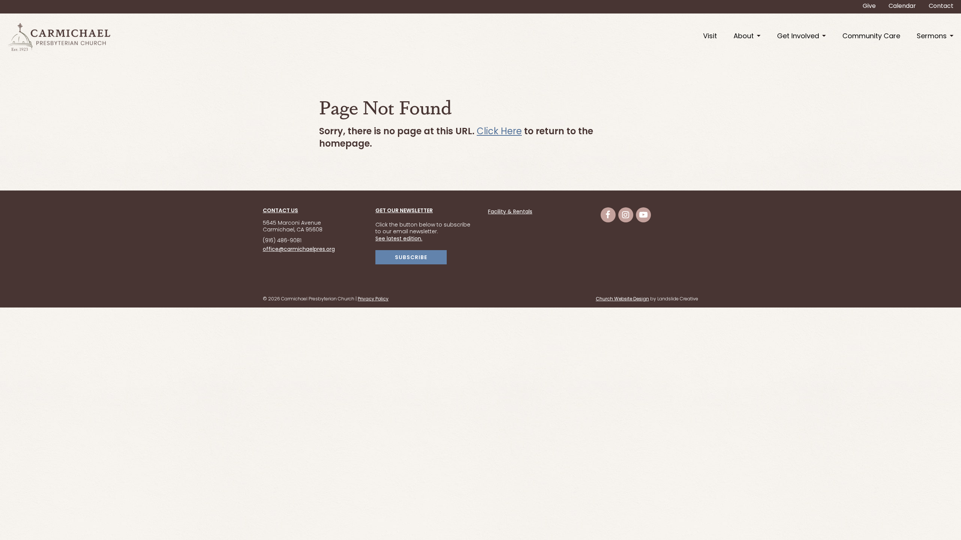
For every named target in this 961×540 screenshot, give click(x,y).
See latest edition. (398, 239)
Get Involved (798, 36)
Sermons (932, 36)
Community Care (871, 36)
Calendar (902, 6)
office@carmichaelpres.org (299, 249)
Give (869, 6)
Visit (710, 36)
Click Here (499, 132)
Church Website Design (622, 299)
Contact (941, 6)
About (744, 36)
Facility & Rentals (510, 212)
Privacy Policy (373, 299)
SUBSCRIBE (411, 258)
